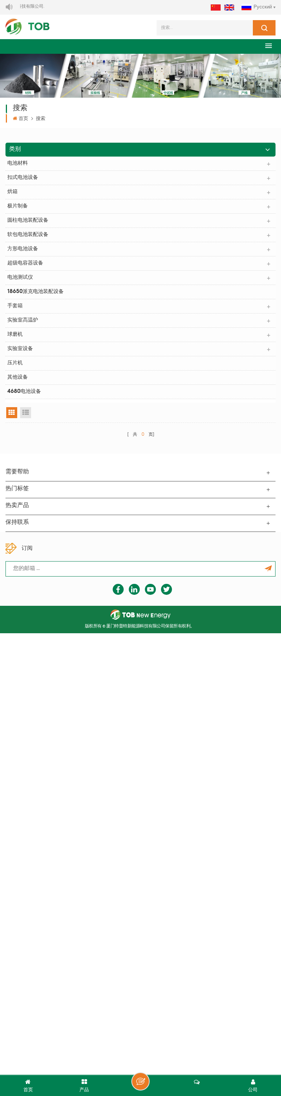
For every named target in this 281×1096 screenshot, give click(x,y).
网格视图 (11, 412)
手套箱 (15, 306)
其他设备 (17, 377)
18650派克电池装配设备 (35, 291)
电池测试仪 (20, 277)
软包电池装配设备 (27, 234)
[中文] (216, 8)
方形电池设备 (22, 249)
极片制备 (17, 206)
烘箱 (12, 192)
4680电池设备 (24, 391)
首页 (23, 118)
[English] (229, 8)
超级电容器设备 (25, 263)
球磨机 (15, 334)
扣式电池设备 (22, 177)
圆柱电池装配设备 (27, 220)
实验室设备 (20, 349)
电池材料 (17, 163)
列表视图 (25, 412)
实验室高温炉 (22, 320)
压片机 (15, 363)
